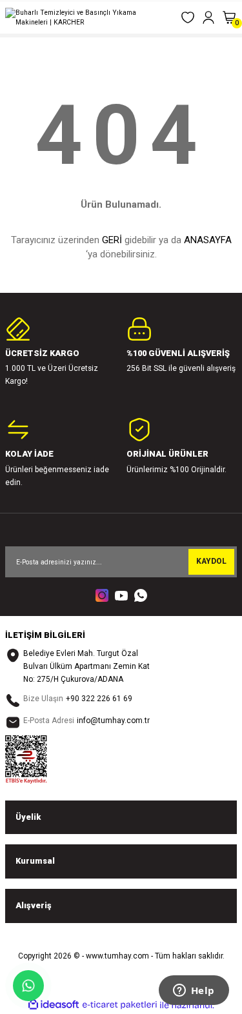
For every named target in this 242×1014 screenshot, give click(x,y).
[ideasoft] (53, 1005)
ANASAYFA (208, 240)
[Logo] (87, 17)
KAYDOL (211, 561)
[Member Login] (208, 17)
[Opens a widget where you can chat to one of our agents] (193, 991)
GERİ (112, 240)
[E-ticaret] (119, 1004)
